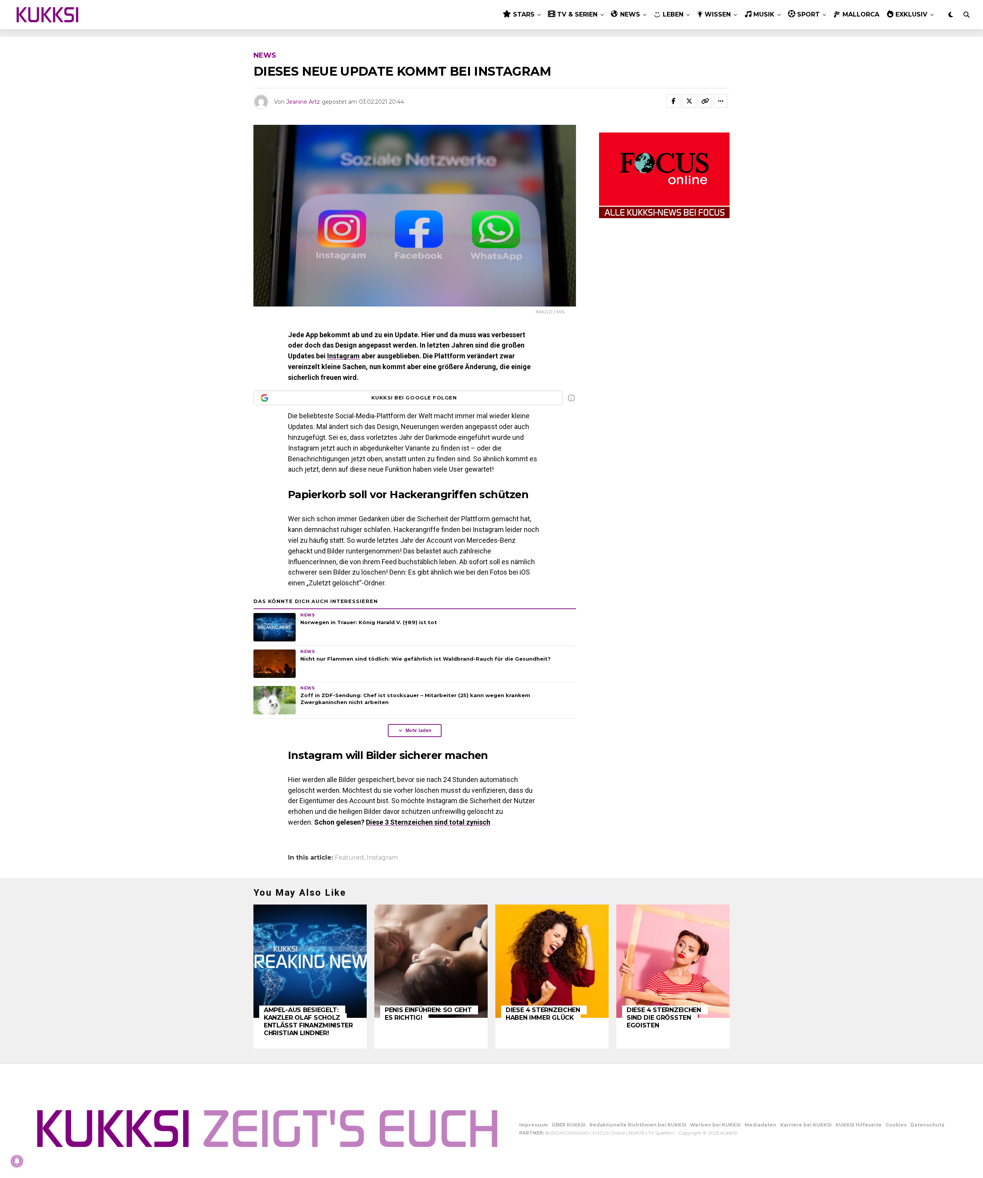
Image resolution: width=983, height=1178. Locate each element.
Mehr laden (418, 730)
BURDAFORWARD (567, 1133)
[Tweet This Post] (689, 101)
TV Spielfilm (661, 1133)
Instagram (343, 356)
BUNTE (637, 1133)
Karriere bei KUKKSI (806, 1125)
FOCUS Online (608, 1133)
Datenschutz (927, 1125)
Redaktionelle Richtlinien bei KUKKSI (637, 1125)
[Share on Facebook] (673, 101)
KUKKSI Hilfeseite (859, 1125)
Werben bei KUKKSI (715, 1125)
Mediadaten (760, 1125)
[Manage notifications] (17, 1161)
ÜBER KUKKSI (569, 1125)
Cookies (896, 1125)
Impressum (533, 1125)
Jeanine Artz (303, 101)
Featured (349, 858)
